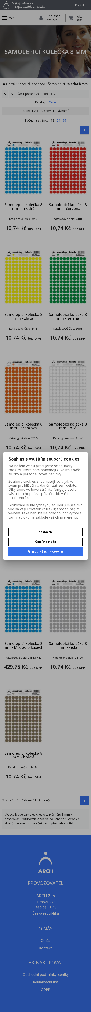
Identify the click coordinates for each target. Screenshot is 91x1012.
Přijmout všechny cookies (45, 551)
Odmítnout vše (45, 541)
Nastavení (46, 532)
